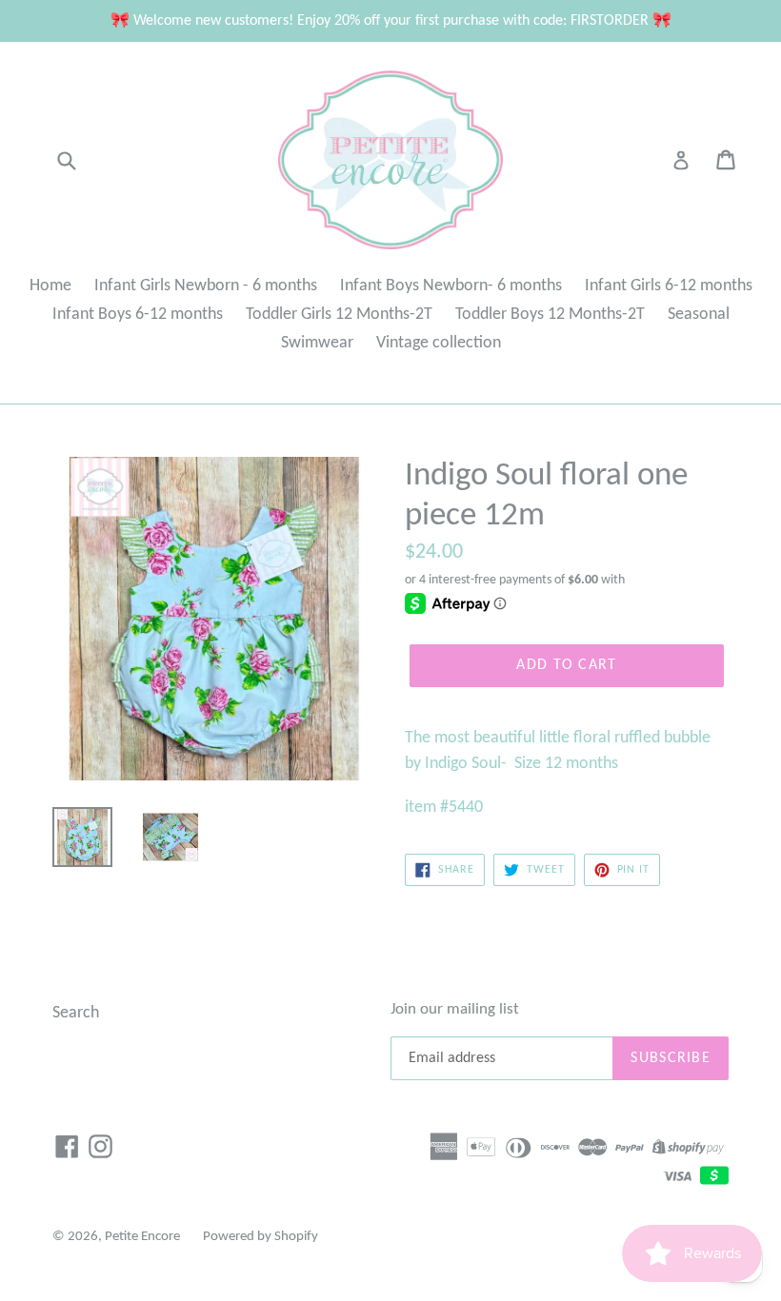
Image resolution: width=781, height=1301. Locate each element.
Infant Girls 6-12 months (668, 286)
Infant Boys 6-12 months (137, 315)
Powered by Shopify (260, 1237)
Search (75, 1013)
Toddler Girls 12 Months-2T (339, 315)
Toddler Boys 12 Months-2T (550, 315)
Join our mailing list (454, 1009)
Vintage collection (438, 343)
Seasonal (699, 315)
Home (50, 286)
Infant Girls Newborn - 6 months (205, 286)
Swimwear (317, 343)
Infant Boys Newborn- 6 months (451, 286)
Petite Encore (142, 1237)
